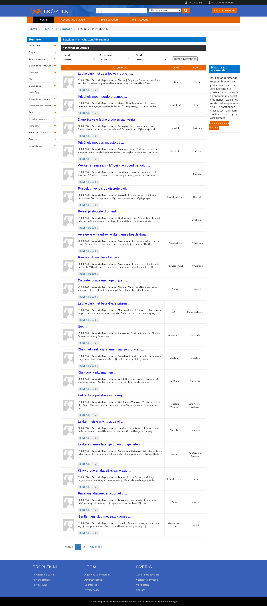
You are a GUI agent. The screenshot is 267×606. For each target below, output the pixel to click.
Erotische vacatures (39, 132)
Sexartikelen (35, 145)
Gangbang (34, 125)
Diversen (33, 139)
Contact (140, 589)
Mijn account (140, 19)
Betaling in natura (38, 119)
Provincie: (106, 55)
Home (43, 19)
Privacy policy (91, 589)
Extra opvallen (109, 19)
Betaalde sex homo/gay (35, 89)
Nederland (34, 45)
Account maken (222, 2)
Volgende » (96, 546)
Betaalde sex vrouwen (57, 29)
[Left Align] (186, 10)
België (32, 52)
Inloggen (195, 2)
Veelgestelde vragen (147, 579)
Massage (33, 72)
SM (30, 79)
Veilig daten (142, 584)
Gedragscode (91, 584)
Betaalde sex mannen (40, 98)
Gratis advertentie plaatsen (219, 125)
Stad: (139, 55)
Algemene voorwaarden (97, 574)
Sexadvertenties (146, 601)
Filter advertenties (185, 58)
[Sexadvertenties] (50, 10)
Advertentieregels (94, 579)
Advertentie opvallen (147, 574)
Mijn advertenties (42, 579)
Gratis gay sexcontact (40, 105)
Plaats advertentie (224, 10)
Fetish (32, 112)
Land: (67, 55)
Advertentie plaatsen (73, 19)
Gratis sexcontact (38, 58)
